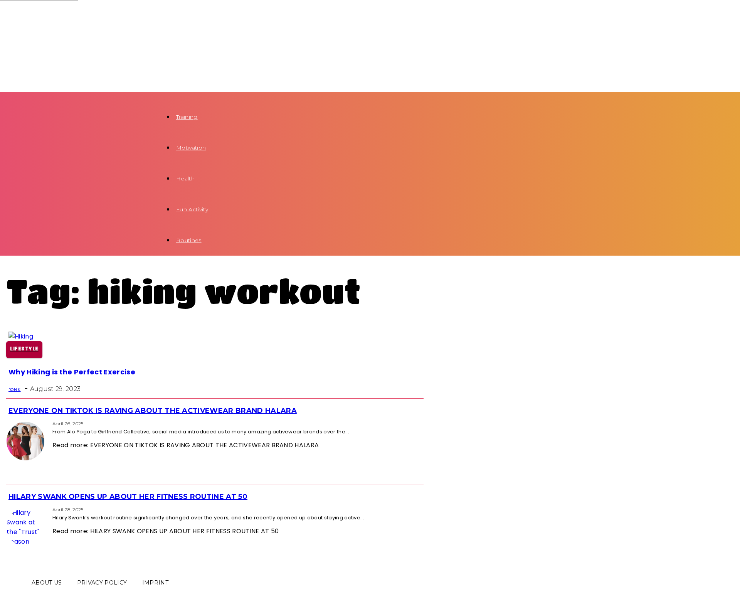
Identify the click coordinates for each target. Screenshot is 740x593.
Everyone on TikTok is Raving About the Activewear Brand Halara (152, 410)
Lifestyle (24, 348)
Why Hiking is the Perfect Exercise (71, 372)
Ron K (14, 389)
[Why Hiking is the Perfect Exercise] (20, 336)
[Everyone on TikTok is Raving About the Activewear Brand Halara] (8, 423)
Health (185, 178)
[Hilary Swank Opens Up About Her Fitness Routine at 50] (8, 509)
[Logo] (79, 16)
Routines (189, 240)
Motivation (191, 147)
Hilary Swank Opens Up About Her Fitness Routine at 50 (127, 496)
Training (187, 116)
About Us (47, 582)
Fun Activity (192, 209)
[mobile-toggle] (14, 97)
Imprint (155, 582)
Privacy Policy (102, 582)
